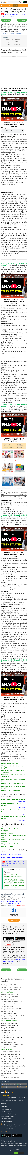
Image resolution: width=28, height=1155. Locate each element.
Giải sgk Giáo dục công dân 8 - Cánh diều (13, 1066)
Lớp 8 (15, 5)
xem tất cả (14, 920)
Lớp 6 (15, 1097)
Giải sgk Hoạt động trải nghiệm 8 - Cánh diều (12, 1074)
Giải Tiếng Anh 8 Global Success (10, 985)
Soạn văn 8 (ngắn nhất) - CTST (10, 1025)
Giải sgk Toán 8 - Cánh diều (9, 1056)
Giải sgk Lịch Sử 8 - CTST (8, 1032)
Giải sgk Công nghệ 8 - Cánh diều (10, 1071)
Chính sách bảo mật (6, 1109)
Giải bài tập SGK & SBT (9, 1084)
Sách (20, 1084)
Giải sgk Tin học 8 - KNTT (8, 1011)
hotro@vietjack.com (11, 1132)
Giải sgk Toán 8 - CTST (7, 1028)
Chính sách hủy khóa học (7, 1116)
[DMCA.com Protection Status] (20, 1153)
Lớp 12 (15, 1100)
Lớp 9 (21, 5)
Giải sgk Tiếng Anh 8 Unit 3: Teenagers (12, 33)
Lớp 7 (9, 5)
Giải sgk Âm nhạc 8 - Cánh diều (10, 1077)
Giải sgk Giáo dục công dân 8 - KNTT (11, 1009)
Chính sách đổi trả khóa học (8, 1114)
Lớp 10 (6, 1100)
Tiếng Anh (3, 1103)
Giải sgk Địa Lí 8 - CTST (7, 1035)
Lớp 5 (12, 1097)
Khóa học (21, 1087)
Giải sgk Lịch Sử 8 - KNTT (8, 1004)
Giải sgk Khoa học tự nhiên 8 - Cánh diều (13, 1059)
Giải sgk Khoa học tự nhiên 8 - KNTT (11, 1001)
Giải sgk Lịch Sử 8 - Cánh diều (9, 1061)
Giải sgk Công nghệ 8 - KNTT (9, 1013)
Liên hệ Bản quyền (6, 1118)
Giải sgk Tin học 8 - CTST (8, 1040)
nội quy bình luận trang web (14, 960)
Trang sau (21, 20)
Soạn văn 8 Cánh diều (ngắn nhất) (11, 1054)
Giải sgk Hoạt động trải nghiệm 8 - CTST (12, 1044)
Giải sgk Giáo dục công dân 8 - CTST (11, 1037)
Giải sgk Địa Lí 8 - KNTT (7, 1006)
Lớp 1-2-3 (3, 1097)
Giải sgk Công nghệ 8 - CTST (9, 1042)
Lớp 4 (8, 1097)
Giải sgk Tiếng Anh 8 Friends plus (10, 990)
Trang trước (6, 20)
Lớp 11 (11, 1100)
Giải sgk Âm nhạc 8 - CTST (8, 1047)
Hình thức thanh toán (6, 1111)
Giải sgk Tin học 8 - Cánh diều (9, 1068)
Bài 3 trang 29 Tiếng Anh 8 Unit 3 (12, 44)
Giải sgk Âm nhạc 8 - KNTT (8, 1018)
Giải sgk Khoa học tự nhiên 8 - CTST (11, 1030)
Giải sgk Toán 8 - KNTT (7, 999)
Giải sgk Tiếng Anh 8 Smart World (11, 987)
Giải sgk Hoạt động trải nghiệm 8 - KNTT (12, 1016)
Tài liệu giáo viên (8, 1087)
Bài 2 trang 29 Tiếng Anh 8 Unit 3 (12, 42)
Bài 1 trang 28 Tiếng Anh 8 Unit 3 (12, 39)
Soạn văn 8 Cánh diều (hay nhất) (10, 1052)
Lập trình (20, 1100)
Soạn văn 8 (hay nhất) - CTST (9, 1023)
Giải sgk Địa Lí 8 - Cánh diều (9, 1063)
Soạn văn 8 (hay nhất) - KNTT (9, 994)
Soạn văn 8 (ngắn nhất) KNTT (9, 997)
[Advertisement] (14, 72)
